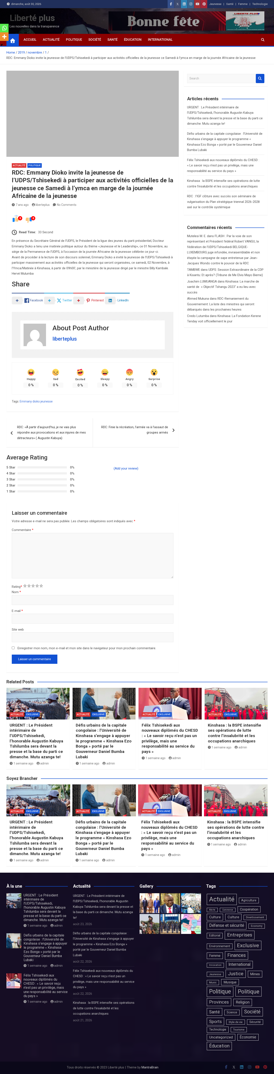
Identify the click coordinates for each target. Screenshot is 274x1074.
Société (94, 40)
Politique (74, 40)
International (160, 40)
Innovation (215, 964)
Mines (255, 974)
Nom (16, 592)
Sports (215, 1021)
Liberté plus (32, 18)
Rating (17, 587)
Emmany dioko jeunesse (36, 401)
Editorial (214, 935)
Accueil (30, 40)
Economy (256, 925)
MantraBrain (149, 1067)
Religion (243, 1002)
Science (232, 1012)
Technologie (260, 4)
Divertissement (255, 917)
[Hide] (1, 45)
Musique (230, 982)
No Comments (66, 204)
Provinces (219, 1002)
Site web (18, 629)
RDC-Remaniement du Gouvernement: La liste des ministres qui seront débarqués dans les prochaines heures (220, 304)
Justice (235, 973)
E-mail (17, 611)
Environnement (219, 946)
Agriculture (248, 900)
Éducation (132, 40)
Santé (229, 4)
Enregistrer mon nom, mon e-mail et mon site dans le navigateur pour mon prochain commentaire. (87, 648)
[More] (4, 36)
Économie (248, 1037)
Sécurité (255, 1022)
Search (260, 78)
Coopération (249, 909)
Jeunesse (215, 4)
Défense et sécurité (226, 925)
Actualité (51, 40)
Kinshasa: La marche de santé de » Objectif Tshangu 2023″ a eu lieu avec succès (223, 287)
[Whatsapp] (4, 28)
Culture (215, 917)
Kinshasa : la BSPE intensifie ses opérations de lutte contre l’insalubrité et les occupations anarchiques (234, 733)
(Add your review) (126, 468)
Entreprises (239, 935)
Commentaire (22, 530)
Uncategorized (221, 1037)
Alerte (212, 909)
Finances (236, 955)
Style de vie (236, 1022)
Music (213, 982)
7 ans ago (22, 204)
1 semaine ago (23, 763)
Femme (242, 4)
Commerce (227, 909)
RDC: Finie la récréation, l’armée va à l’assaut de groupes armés (134, 430)
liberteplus (43, 204)
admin (44, 763)
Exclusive (32, 714)
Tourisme (238, 1029)
